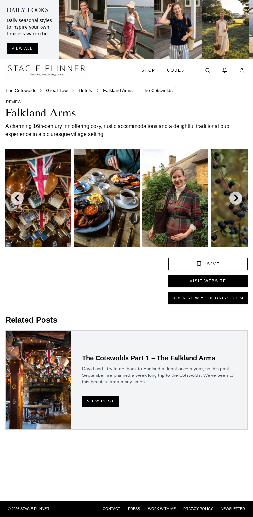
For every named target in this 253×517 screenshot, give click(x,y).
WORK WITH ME (162, 509)
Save (213, 264)
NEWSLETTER (233, 509)
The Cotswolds (20, 90)
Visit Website (208, 281)
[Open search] (207, 70)
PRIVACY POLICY (198, 509)
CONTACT (111, 509)
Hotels (85, 90)
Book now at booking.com (208, 298)
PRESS (134, 509)
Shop (148, 70)
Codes (175, 70)
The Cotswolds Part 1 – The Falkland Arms (148, 358)
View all (22, 48)
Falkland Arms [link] (118, 90)
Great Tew (57, 90)
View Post (100, 401)
